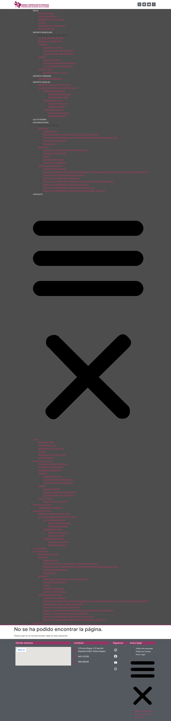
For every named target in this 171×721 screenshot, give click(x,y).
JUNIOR (41, 57)
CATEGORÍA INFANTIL (53, 110)
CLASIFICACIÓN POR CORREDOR (59, 63)
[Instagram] (139, 4)
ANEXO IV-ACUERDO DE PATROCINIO (61, 179)
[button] (88, 317)
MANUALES (43, 147)
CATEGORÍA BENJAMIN (54, 91)
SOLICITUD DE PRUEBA (54, 163)
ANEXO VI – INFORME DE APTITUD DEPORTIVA (66, 185)
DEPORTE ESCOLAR (41, 82)
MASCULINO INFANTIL (58, 113)
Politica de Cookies (143, 651)
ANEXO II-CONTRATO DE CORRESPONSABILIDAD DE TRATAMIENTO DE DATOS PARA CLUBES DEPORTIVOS (95, 172)
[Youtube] (149, 4)
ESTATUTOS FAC (46, 29)
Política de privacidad (144, 648)
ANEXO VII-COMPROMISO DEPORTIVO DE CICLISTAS (68, 188)
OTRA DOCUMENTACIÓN (50, 166)
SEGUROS (43, 129)
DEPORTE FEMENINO (42, 76)
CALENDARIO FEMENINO (50, 79)
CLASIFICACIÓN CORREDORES (58, 51)
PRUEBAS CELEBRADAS (50, 42)
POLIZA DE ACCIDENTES (55, 141)
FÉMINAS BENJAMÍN (58, 98)
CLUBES (42, 23)
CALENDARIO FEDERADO (50, 38)
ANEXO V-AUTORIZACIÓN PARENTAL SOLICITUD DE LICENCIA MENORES (78, 182)
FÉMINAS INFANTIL (57, 116)
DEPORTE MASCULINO (42, 32)
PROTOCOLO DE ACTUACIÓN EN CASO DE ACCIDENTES (70, 135)
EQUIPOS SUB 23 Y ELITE (55, 73)
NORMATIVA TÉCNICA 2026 (51, 20)
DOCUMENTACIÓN (40, 123)
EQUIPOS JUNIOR (51, 60)
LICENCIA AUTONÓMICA (54, 169)
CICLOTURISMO (39, 120)
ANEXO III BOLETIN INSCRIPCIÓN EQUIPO (63, 175)
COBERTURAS (50, 132)
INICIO (35, 11)
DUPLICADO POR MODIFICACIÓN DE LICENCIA (65, 150)
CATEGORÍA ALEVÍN (52, 101)
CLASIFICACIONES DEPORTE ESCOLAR (57, 88)
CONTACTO (38, 194)
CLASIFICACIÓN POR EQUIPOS (58, 54)
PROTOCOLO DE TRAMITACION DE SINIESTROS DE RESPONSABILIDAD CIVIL (80, 138)
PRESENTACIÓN (46, 14)
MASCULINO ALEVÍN (58, 104)
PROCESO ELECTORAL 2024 (52, 26)
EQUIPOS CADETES (52, 48)
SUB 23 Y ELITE (45, 70)
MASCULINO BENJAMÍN (59, 94)
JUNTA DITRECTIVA (47, 17)
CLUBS (46, 157)
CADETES (43, 45)
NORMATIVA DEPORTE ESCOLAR (54, 85)
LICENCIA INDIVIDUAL (53, 160)
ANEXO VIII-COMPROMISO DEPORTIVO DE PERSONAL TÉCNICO (74, 191)
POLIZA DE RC (50, 144)
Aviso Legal (140, 654)
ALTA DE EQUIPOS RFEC (55, 154)
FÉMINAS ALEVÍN (56, 107)
